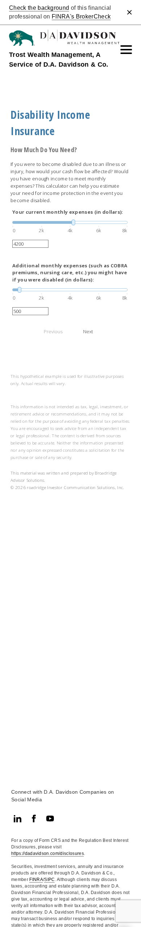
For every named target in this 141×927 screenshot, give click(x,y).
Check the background (39, 8)
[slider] (70, 222)
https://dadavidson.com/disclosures (47, 853)
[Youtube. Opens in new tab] (50, 818)
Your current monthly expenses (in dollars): (67, 212)
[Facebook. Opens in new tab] (33, 818)
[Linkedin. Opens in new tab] (17, 818)
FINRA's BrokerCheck (81, 16)
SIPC (49, 879)
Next (88, 331)
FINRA (36, 879)
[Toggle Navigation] (126, 49)
